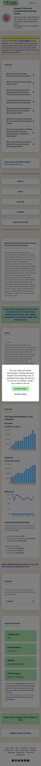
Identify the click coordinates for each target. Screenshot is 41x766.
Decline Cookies (20, 394)
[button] (20, 383)
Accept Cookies (20, 389)
